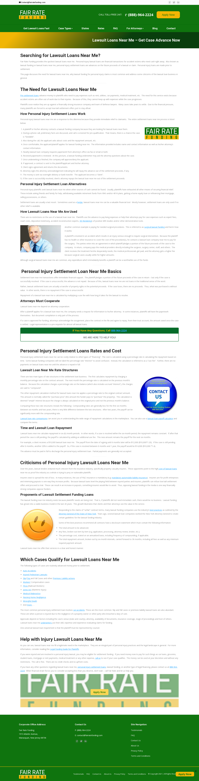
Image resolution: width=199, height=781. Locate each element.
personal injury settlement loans (92, 667)
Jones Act (27, 589)
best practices (156, 510)
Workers (26, 582)
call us (98, 658)
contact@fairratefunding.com (89, 735)
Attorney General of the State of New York (77, 514)
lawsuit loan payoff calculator (160, 418)
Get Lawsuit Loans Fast (36, 28)
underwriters (46, 622)
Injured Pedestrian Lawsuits (35, 574)
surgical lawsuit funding (154, 227)
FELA (25, 586)
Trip (29, 578)
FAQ (115, 28)
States (85, 28)
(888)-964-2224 (140, 14)
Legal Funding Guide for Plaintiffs (64, 649)
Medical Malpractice (31, 593)
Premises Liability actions (64, 578)
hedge (80, 202)
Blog (155, 28)
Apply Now (168, 14)
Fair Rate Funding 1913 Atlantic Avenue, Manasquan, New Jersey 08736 (32, 734)
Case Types (64, 28)
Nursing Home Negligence (34, 597)
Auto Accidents (29, 570)
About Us (135, 745)
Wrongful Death (30, 601)
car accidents (79, 610)
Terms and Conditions (140, 756)
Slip (24, 578)
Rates (101, 28)
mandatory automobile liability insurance (129, 477)
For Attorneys (134, 28)
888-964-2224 (119, 330)
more (29, 605)
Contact (171, 28)
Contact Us (136, 740)
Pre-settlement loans (29, 95)
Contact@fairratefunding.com (33, 2)
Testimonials (136, 730)
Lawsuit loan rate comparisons (33, 418)
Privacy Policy (137, 750)
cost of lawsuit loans (167, 468)
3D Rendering (86, 221)
